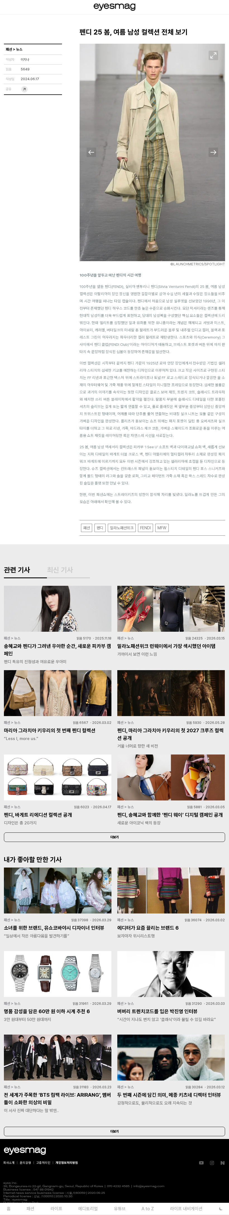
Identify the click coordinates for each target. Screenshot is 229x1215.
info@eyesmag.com (148, 1186)
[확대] (213, 55)
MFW (162, 528)
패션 (86, 528)
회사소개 (9, 1163)
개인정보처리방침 (67, 1163)
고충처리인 (43, 1163)
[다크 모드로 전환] (220, 1208)
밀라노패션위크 (121, 528)
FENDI (145, 528)
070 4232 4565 (118, 1186)
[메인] (114, 7)
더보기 (114, 837)
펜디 (100, 528)
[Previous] (91, 152)
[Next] (213, 152)
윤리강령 (25, 1163)
